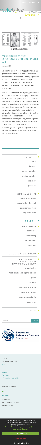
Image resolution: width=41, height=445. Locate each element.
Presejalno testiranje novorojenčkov (24, 261)
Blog (33, 310)
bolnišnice (31, 231)
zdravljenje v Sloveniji (26, 203)
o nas (34, 161)
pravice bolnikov (29, 176)
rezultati (32, 282)
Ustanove (29, 226)
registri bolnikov (29, 171)
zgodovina (31, 302)
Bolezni (31, 221)
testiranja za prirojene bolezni (22, 273)
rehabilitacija (30, 240)
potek (33, 278)
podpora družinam (27, 287)
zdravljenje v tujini (28, 208)
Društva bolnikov (23, 254)
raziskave (32, 181)
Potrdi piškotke (21, 433)
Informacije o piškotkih (10, 378)
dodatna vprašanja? (27, 297)
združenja (31, 245)
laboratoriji (31, 236)
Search (35, 320)
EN (38, 3)
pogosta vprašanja (28, 198)
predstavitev (30, 268)
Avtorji (4, 364)
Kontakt (32, 3)
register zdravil (29, 213)
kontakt (32, 166)
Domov (24, 3)
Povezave (5, 375)
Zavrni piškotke (21, 439)
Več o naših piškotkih (21, 443)
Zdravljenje (27, 194)
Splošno (30, 157)
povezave (32, 186)
